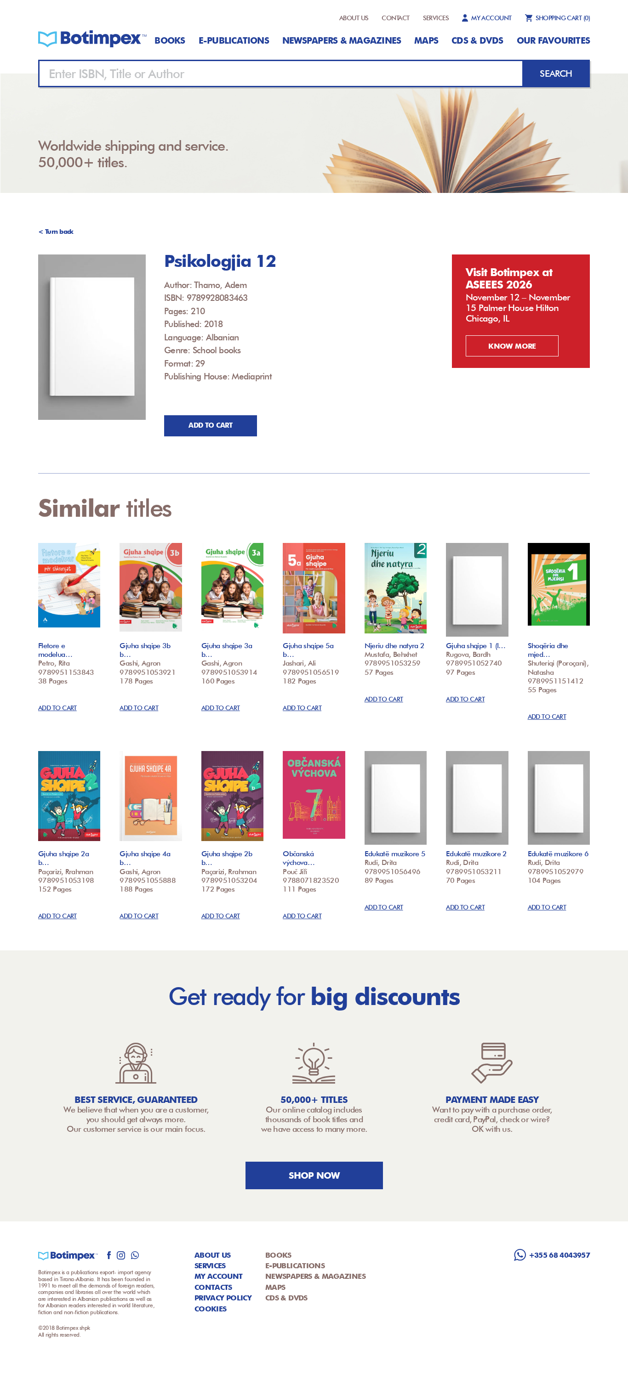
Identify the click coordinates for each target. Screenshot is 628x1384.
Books (169, 40)
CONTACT (395, 18)
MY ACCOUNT (491, 18)
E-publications (234, 40)
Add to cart (210, 425)
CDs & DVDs (477, 40)
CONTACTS (213, 1287)
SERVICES (436, 18)
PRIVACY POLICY (222, 1298)
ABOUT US (354, 18)
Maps (426, 40)
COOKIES (210, 1309)
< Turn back (56, 231)
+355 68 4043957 (559, 1255)
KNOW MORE (512, 346)
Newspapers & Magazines (341, 40)
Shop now (314, 1175)
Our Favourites (553, 40)
